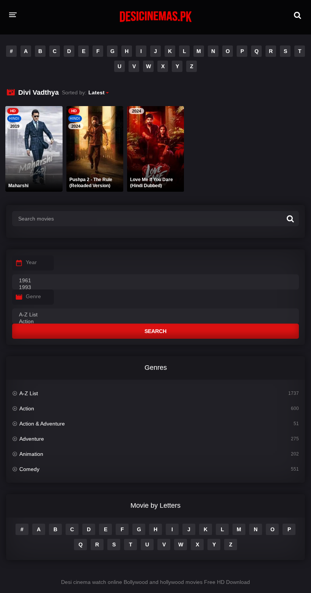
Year (31, 262)
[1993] (155, 287)
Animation (31, 454)
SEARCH (155, 331)
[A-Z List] (155, 314)
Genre (33, 296)
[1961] (155, 280)
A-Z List (28, 393)
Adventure (31, 439)
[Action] (155, 321)
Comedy (29, 469)
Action (26, 408)
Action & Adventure (42, 424)
